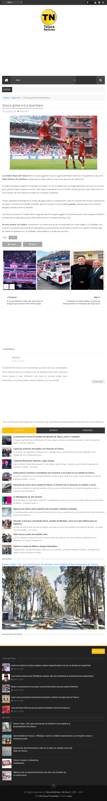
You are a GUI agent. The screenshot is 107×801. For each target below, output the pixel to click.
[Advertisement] (28, 53)
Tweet (13, 244)
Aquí (69, 796)
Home (6, 98)
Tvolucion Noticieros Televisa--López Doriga (33, 461)
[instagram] (99, 2)
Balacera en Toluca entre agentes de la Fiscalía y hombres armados (45, 509)
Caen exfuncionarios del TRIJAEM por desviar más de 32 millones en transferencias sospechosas (52, 676)
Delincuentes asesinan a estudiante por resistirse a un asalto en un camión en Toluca (53, 473)
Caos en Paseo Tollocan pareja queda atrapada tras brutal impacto (40, 708)
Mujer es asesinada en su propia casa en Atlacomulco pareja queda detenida (44, 687)
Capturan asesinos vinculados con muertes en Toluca (38, 449)
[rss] (103, 2)
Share (33, 244)
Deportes (16, 98)
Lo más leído (19, 430)
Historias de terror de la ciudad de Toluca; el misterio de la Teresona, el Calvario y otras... (55, 485)
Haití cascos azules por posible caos (30, 534)
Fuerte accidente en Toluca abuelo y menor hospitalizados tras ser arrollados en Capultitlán (51, 665)
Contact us (99, 651)
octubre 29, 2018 (18, 361)
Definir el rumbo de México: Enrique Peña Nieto (35, 546)
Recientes (53, 430)
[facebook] (87, 2)
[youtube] (95, 2)
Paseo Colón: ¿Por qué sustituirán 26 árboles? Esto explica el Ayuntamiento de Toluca (50, 564)
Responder (98, 381)
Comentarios (87, 430)
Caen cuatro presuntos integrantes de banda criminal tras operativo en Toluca (45, 697)
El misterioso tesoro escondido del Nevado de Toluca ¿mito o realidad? (46, 437)
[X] (91, 2)
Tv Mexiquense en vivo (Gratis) (27, 497)
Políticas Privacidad (49, 796)
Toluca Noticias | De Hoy (57, 792)
